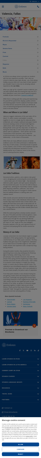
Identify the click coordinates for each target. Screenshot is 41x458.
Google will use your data (12, 427)
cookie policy (29, 436)
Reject (20, 454)
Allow (20, 444)
